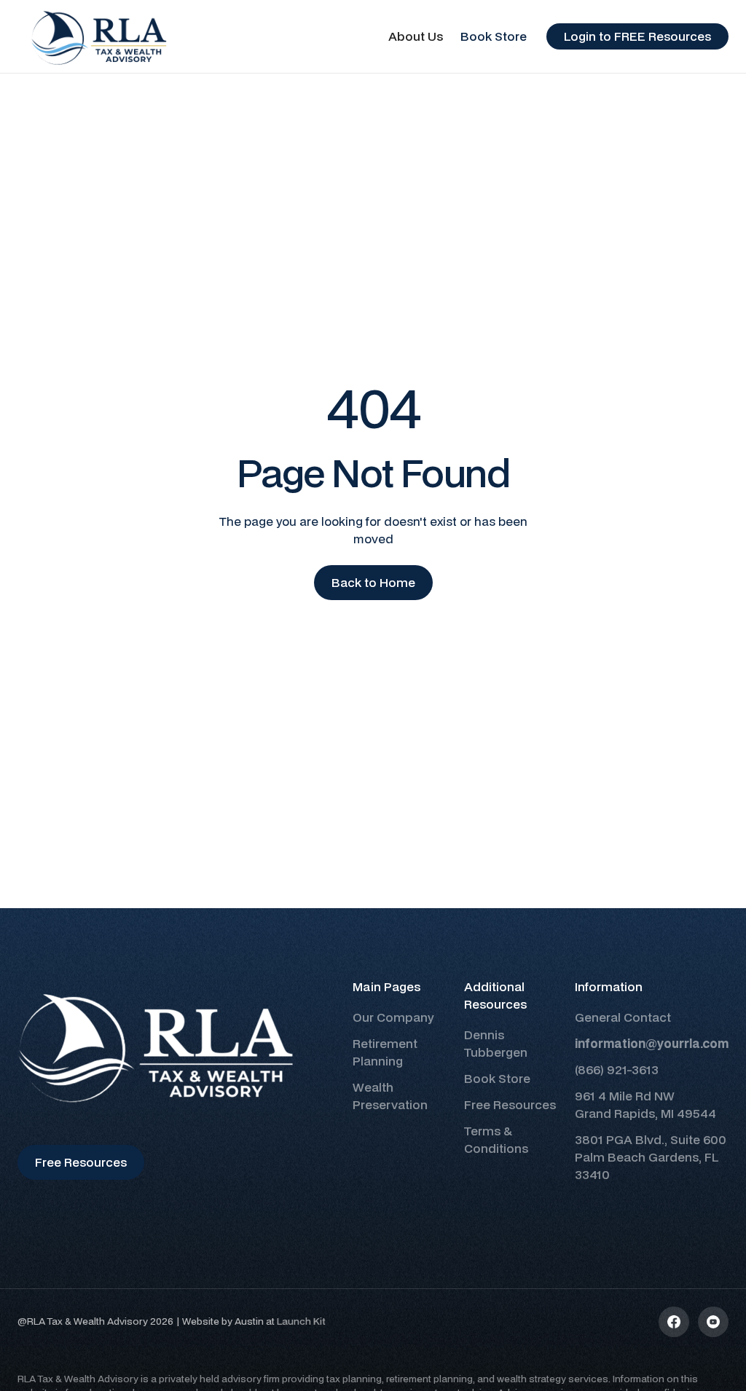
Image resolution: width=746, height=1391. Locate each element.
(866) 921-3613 (617, 1069)
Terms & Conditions (496, 1139)
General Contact (623, 1017)
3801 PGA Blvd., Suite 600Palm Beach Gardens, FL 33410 (650, 1157)
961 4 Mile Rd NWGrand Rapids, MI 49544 (645, 1104)
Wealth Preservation (390, 1096)
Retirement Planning (385, 1052)
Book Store (493, 36)
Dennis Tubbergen (495, 1043)
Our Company (393, 1017)
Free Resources (510, 1104)
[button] (415, 36)
